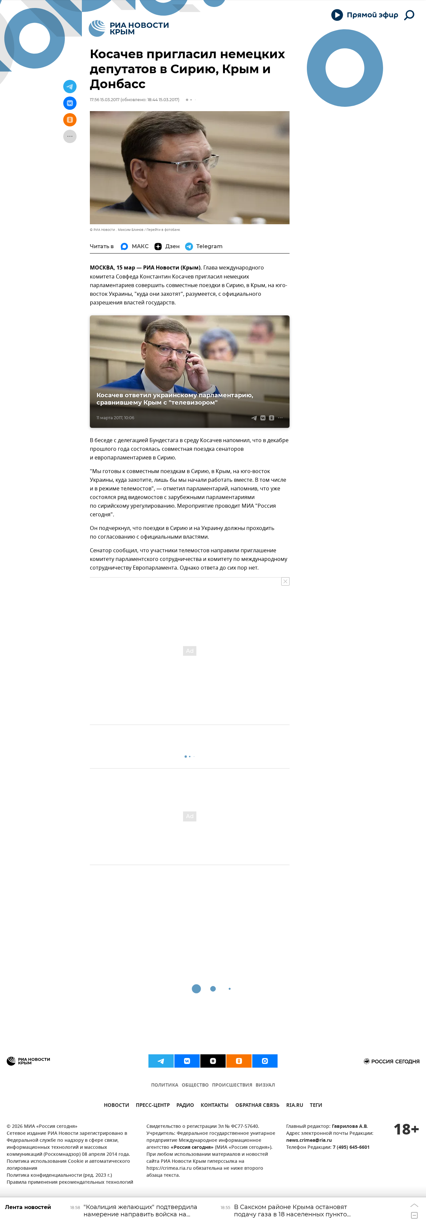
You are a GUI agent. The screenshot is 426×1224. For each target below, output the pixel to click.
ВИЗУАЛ (265, 1085)
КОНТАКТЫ (215, 1106)
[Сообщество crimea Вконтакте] (187, 1061)
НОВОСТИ (116, 1106)
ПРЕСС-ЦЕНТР (153, 1106)
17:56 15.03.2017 (104, 99)
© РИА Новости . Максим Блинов (116, 229)
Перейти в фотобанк (163, 229)
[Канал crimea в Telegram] (161, 1061)
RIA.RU (294, 1106)
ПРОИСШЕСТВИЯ (232, 1085)
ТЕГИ (316, 1106)
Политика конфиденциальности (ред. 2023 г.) (59, 1175)
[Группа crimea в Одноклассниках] (239, 1061)
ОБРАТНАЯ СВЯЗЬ (257, 1106)
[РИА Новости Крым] (129, 28)
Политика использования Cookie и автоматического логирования (68, 1165)
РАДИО (185, 1106)
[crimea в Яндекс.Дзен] (213, 1061)
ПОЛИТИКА (164, 1085)
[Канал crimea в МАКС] (265, 1061)
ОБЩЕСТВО (195, 1085)
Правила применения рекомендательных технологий (70, 1182)
